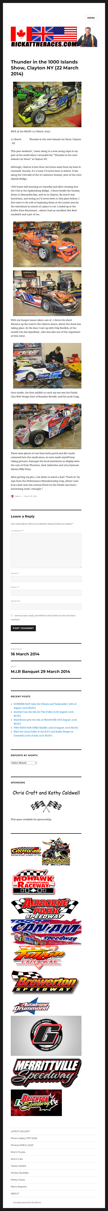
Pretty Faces (18, 1179)
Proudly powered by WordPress (27, 1202)
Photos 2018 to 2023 (22, 1145)
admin (18, 496)
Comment (17, 531)
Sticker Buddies (20, 1172)
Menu (91, 18)
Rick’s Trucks (18, 1152)
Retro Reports (19, 1186)
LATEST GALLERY (20, 1131)
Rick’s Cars (17, 1159)
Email (15, 587)
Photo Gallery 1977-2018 (24, 1138)
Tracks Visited (18, 1166)
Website (15, 601)
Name (15, 573)
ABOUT (15, 1193)
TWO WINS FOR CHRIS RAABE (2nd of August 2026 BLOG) (46, 727)
